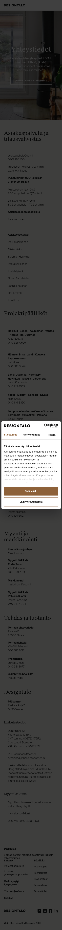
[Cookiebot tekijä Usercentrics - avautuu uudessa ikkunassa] (44, 425)
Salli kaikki (31, 491)
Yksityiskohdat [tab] (31, 434)
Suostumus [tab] (10, 434)
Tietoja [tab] (51, 434)
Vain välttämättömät (31, 501)
